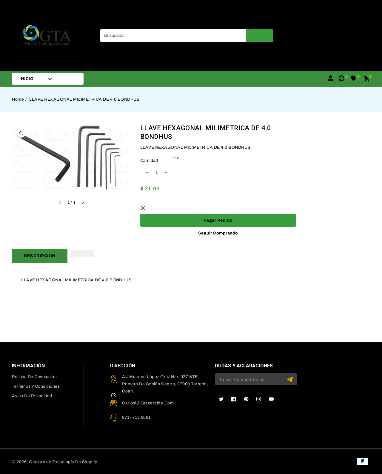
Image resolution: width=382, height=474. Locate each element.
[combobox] (186, 35)
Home (18, 99)
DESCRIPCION (40, 256)
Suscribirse (290, 379)
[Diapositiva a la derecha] (82, 203)
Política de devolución (34, 377)
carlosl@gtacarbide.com (148, 403)
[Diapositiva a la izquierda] (60, 203)
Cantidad (149, 160)
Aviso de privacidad (32, 396)
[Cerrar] (143, 208)
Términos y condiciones (36, 386)
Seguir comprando (218, 233)
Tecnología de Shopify (75, 462)
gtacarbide (40, 462)
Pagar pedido (218, 220)
